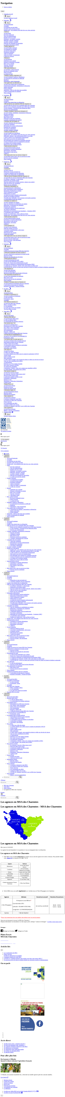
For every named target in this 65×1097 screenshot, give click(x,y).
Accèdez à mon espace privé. (54, 921)
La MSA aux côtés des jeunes (11, 352)
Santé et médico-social (9, 356)
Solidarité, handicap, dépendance (12, 75)
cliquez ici (9, 858)
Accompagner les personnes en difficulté (14, 78)
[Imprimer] (2, 794)
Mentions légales (8, 1080)
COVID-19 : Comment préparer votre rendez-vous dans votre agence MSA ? (23, 958)
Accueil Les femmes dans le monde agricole (15, 340)
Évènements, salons (9, 299)
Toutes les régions (8, 1083)
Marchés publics (8, 393)
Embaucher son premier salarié (11, 180)
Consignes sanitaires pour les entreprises (14, 173)
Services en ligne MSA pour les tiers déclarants (15, 273)
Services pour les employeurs (11, 238)
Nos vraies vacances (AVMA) (11, 365)
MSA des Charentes (9, 785)
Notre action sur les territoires (11, 329)
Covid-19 (6, 168)
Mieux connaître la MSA (10, 304)
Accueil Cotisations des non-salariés (13, 123)
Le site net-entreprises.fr (10, 271)
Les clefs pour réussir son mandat (12, 307)
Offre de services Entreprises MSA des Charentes (16, 176)
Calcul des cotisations (9, 124)
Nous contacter (7, 93)
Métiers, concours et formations (12, 410)
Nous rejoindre (7, 407)
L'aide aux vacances (9, 56)
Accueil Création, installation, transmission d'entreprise (17, 112)
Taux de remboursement (10, 36)
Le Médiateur (7, 1088)
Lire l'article (4, 1077)
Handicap (6, 80)
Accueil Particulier (8, 24)
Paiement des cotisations (10, 127)
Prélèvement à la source (10, 193)
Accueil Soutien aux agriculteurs (12, 133)
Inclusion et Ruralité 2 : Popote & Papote (14, 286)
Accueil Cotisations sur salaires (11, 202)
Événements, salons (9, 337)
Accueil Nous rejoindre (9, 409)
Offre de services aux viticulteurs (12, 183)
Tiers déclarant (8, 268)
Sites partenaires (8, 358)
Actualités (6, 26)
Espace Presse (8, 384)
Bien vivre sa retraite (9, 63)
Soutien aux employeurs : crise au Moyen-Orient (16, 213)
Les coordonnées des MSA (10, 403)
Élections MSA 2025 (9, 317)
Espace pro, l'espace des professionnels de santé (16, 263)
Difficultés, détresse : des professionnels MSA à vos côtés (18, 136)
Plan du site (7, 1084)
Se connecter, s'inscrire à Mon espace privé (14, 374)
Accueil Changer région (10, 416)
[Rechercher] (20, 777)
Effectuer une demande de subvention (13, 43)
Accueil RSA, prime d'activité (11, 69)
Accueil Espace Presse (9, 385)
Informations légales (9, 390)
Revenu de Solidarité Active (11, 71)
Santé (5, 31)
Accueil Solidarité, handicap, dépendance (14, 77)
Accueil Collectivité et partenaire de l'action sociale (16, 254)
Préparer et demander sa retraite (12, 62)
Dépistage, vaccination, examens (12, 39)
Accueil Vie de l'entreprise (10, 227)
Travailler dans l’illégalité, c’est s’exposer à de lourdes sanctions (20, 198)
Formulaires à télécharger (10, 378)
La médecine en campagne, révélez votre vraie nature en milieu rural (21, 265)
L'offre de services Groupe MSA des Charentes (15, 333)
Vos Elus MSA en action (10, 309)
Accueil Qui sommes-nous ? (11, 324)
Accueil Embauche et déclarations (12, 188)
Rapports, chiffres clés (9, 331)
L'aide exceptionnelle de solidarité (12, 91)
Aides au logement (8, 53)
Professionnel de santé (9, 258)
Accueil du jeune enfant (10, 50)
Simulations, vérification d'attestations (13, 381)
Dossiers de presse (8, 387)
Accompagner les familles (10, 49)
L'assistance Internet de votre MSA (12, 957)
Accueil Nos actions (9, 351)
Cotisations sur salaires (10, 200)
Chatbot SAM (7, 382)
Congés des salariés (9, 234)
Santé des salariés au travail (10, 228)
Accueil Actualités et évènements (12, 296)
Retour (8, 16)
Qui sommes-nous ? (9, 323)
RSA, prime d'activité (9, 68)
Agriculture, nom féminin (10, 348)
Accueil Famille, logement (10, 47)
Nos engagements (8, 330)
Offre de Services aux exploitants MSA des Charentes (17, 103)
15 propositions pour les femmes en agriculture (15, 345)
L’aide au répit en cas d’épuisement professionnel (16, 137)
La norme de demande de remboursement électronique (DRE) (19, 264)
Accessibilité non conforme (10, 1087)
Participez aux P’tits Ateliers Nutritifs (13, 364)
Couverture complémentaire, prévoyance (14, 230)
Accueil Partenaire (8, 248)
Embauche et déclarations (10, 186)
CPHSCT (6, 153)
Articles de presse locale (10, 388)
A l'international (8, 362)
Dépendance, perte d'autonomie (12, 81)
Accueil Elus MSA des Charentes (12, 303)
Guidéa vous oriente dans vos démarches (14, 102)
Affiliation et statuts (9, 115)
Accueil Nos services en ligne (11, 372)
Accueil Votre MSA (9, 315)
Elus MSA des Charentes (10, 301)
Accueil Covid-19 (8, 170)
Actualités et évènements (10, 294)
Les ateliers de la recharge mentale (12, 143)
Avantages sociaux (8, 231)
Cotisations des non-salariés (11, 121)
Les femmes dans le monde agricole (12, 339)
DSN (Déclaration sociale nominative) (13, 189)
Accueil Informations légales (11, 391)
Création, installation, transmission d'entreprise (15, 111)
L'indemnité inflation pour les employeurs (14, 208)
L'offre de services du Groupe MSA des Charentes (16, 251)
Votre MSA (7, 787)
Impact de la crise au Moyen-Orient (12, 144)
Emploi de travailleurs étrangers (12, 196)
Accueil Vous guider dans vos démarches (14, 84)
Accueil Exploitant (8, 99)
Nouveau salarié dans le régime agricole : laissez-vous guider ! (19, 182)
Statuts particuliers (8, 87)
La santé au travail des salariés (11, 44)
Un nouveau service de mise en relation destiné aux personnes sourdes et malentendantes (26, 960)
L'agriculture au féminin (10, 346)
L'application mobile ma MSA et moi (13, 377)
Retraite (6, 58)
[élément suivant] (2, 950)
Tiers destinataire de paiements (11, 274)
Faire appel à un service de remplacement (14, 139)
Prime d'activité (7, 72)
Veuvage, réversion (8, 65)
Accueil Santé (7, 33)
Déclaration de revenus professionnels (13, 126)
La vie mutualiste (8, 306)
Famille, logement (8, 46)
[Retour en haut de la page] (2, 1095)
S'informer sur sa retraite (10, 61)
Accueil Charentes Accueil (10, 18)
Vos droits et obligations (10, 128)
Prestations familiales (9, 52)
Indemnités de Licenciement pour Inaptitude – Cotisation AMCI (20, 211)
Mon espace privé (8, 277)
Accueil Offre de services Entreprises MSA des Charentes (18, 177)
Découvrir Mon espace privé (11, 375)
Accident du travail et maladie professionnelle (15, 195)
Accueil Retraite (8, 59)
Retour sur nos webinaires (10, 184)
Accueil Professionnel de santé (11, 260)
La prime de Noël (8, 74)
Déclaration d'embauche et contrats (12, 190)
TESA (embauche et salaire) (11, 192)
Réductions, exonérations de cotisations (13, 205)
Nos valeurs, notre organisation (11, 327)
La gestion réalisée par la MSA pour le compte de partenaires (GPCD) (21, 354)
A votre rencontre (8, 297)
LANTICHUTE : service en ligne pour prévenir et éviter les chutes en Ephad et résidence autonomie (29, 267)
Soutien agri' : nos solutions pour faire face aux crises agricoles (19, 30)
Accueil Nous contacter (10, 397)
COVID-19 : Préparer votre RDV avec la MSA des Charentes (19, 406)
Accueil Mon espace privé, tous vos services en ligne (17, 156)
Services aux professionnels (11, 109)
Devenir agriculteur (8, 114)
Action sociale (7, 355)
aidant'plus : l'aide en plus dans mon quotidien (15, 90)
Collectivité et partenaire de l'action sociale (14, 252)
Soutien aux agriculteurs (10, 131)
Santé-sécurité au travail (10, 146)
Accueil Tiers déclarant (9, 270)
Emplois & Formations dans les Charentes (14, 282)
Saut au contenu (8, 7)
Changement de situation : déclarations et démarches (17, 85)
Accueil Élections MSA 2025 (11, 318)
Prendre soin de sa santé (10, 37)
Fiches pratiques (8, 88)
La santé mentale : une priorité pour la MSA (15, 369)
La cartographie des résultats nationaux (13, 321)
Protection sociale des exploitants (12, 118)
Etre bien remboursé (9, 34)
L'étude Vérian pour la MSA (11, 343)
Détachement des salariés (10, 232)
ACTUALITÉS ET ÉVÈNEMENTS (12, 334)
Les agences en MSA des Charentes (13, 400)
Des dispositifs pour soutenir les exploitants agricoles (17, 140)
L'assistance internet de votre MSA (12, 399)
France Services (8, 401)
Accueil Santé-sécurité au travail (12, 147)
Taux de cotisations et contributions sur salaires (15, 204)
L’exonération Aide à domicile (11, 212)
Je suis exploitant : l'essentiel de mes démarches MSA (17, 108)
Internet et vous (7, 379)
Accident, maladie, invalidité (11, 42)
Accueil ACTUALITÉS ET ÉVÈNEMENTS (15, 336)
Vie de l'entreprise (8, 225)
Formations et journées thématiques (12, 149)
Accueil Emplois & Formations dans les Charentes (16, 283)
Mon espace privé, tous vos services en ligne (15, 155)
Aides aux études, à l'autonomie (12, 55)
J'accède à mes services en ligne (12, 28)
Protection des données (9, 394)
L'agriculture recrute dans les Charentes (13, 285)
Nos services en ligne (9, 371)
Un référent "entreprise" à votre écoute (13, 179)
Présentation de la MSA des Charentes (13, 326)
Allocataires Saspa (8, 66)
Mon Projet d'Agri (8, 117)
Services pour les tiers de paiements (12, 279)
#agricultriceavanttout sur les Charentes (13, 342)
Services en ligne (8, 255)
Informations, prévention (10, 150)
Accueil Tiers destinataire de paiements (13, 276)
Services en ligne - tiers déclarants (12, 240)
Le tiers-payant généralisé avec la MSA (13, 261)
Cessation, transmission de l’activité (13, 120)
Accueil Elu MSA (8, 293)
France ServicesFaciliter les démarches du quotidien (13, 955)
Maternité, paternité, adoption (11, 40)
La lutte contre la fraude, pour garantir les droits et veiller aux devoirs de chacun (24, 359)
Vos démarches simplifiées (10, 366)
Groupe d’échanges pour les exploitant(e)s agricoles (17, 141)
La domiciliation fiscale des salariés (12, 199)
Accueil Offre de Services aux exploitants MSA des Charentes (19, 105)
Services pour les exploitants (11, 158)
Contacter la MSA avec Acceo (11, 404)
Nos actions (7, 349)
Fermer (7, 456)
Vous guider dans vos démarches (12, 82)
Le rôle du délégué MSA (10, 320)
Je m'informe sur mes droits (10, 27)
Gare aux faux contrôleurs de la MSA (13, 361)
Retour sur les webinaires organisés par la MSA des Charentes (19, 106)
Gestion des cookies (9, 1081)
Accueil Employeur (9, 166)
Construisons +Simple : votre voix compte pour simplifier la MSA (20, 368)
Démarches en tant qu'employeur (12, 171)
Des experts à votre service (10, 152)
